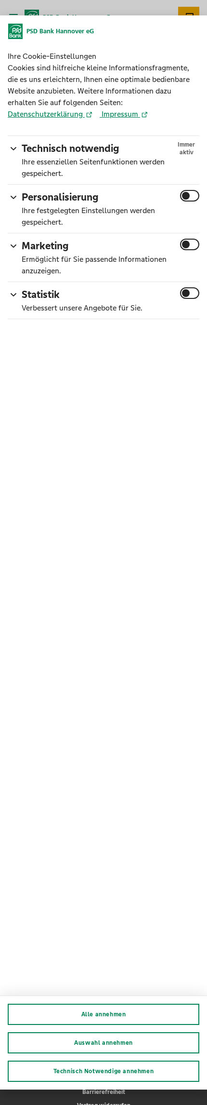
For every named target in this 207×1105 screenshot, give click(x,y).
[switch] (189, 196)
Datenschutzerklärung (46, 114)
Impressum (120, 114)
